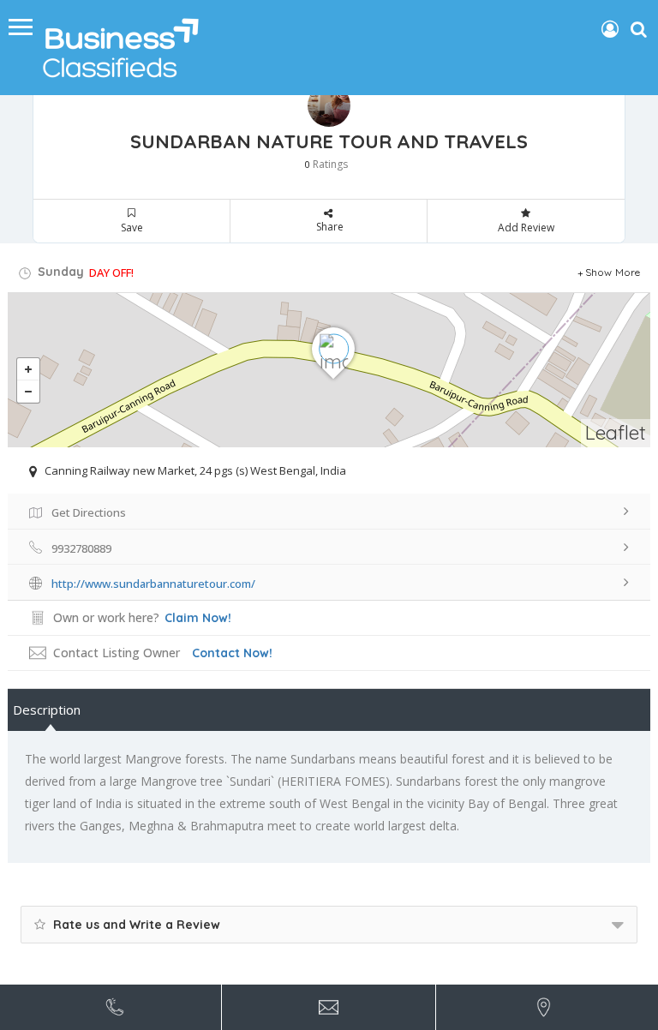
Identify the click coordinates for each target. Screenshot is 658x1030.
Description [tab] (47, 709)
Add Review (526, 227)
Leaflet (615, 432)
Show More (613, 272)
